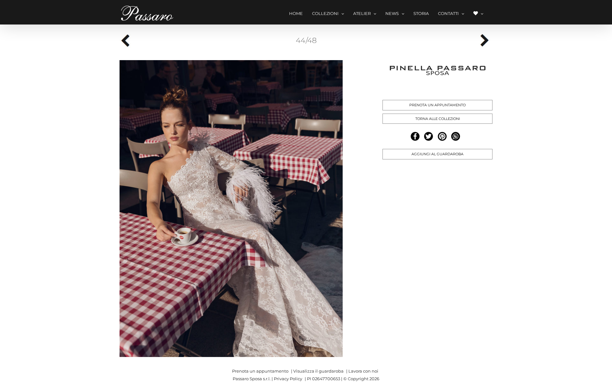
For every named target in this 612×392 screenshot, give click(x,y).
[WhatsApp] (455, 136)
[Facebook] (415, 136)
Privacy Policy (288, 378)
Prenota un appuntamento (260, 371)
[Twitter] (428, 136)
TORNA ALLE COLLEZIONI (437, 118)
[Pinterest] (442, 136)
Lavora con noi (363, 371)
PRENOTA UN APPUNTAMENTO (437, 105)
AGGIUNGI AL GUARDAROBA (437, 154)
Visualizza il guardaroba (318, 371)
